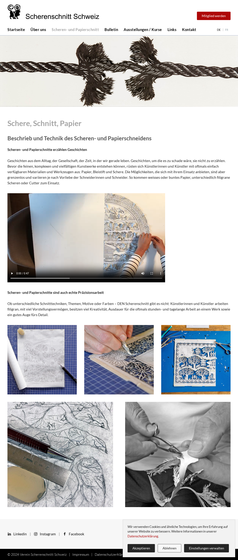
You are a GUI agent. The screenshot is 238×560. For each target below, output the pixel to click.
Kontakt (189, 29)
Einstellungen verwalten (206, 548)
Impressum (80, 554)
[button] (42, 359)
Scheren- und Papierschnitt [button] (75, 29)
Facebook (75, 534)
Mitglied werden (214, 16)
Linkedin (19, 534)
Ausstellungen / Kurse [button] (143, 29)
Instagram (47, 534)
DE (219, 29)
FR (226, 29)
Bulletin (111, 29)
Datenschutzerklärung (111, 554)
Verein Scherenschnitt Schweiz (43, 554)
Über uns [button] (38, 29)
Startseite (16, 29)
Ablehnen (169, 548)
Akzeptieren (141, 548)
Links (172, 29)
